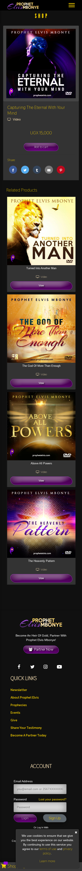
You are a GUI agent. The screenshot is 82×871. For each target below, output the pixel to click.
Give (14, 720)
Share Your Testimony (26, 727)
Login (25, 818)
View (41, 285)
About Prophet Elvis (25, 697)
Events (15, 712)
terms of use (48, 849)
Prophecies (19, 705)
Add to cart (41, 147)
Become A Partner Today (28, 735)
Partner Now (42, 649)
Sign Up (55, 818)
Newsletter (19, 690)
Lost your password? (52, 799)
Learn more (47, 861)
